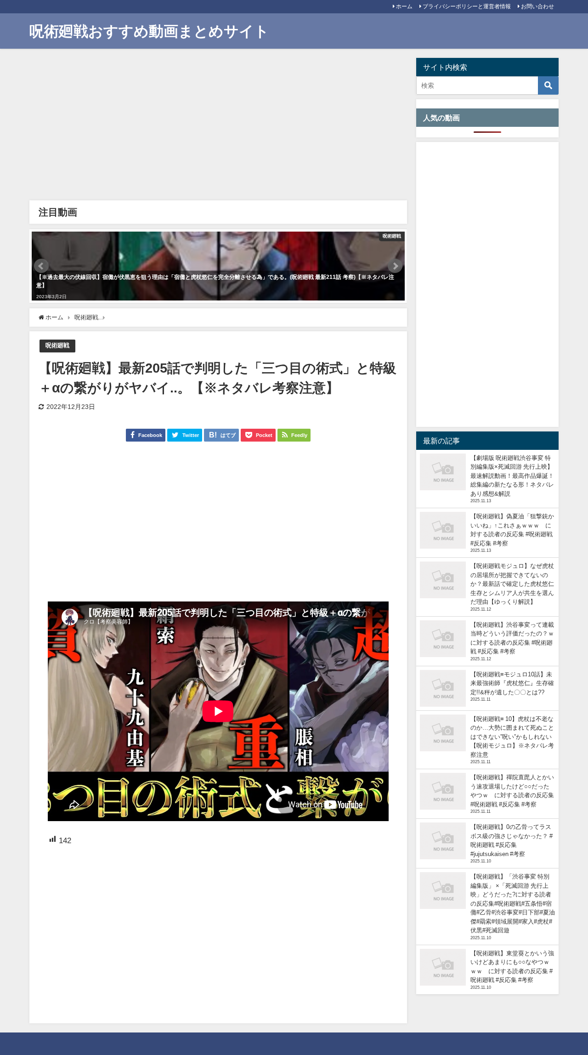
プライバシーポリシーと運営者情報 (467, 6)
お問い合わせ (537, 6)
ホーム (404, 6)
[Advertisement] (218, 126)
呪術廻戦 (57, 345)
